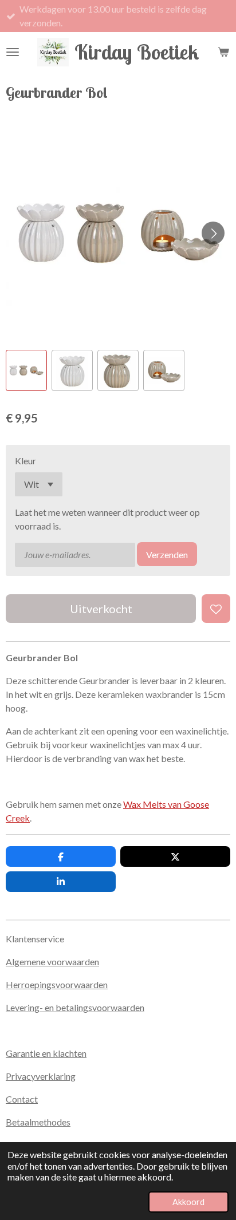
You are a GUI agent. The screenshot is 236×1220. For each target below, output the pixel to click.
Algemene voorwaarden (52, 961)
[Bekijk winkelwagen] (223, 52)
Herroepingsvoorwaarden (57, 984)
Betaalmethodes (38, 1121)
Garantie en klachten (46, 1053)
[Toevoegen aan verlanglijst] (216, 608)
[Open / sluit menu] (12, 52)
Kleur (25, 460)
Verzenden (167, 554)
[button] (26, 370)
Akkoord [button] (188, 1202)
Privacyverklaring (41, 1076)
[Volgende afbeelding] (213, 233)
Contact (22, 1098)
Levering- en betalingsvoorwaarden (75, 1007)
